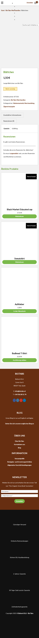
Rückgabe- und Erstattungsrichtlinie (19, 462)
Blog (19, 448)
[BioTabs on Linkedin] (24, 400)
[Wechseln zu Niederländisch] (17, 6)
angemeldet (14, 153)
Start (3, 10)
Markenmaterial (18, 103)
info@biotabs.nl (20, 391)
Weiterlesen (19, 216)
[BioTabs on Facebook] (14, 400)
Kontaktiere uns (19, 444)
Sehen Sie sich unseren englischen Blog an (19, 423)
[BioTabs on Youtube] (21, 400)
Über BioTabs (19, 441)
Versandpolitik (19, 458)
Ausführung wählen (19, 360)
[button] (16, 3)
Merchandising (29, 103)
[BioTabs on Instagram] (17, 400)
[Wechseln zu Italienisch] (17, 16)
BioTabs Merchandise (18, 100)
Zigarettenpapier (9, 106)
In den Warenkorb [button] (19, 311)
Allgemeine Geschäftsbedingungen (19, 465)
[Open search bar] (23, 22)
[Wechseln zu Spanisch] (17, 19)
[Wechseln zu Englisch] (17, 9)
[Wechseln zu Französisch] (17, 13)
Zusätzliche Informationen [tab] (12, 115)
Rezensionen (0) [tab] (8, 121)
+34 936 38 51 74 (20, 394)
